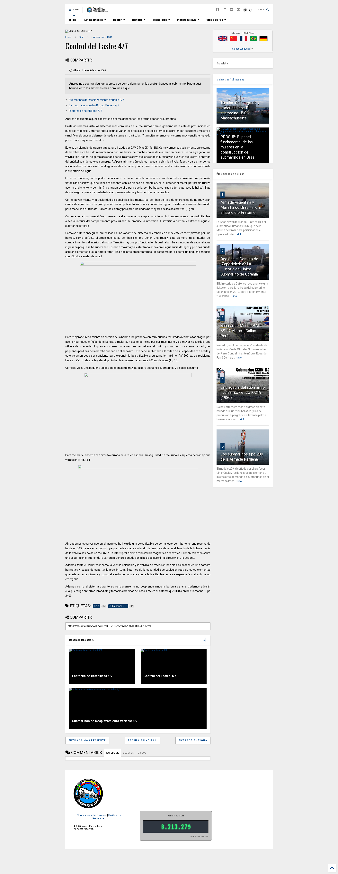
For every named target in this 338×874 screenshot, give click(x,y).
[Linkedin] (224, 9)
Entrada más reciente (87, 740)
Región (117, 19)
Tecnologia (159, 19)
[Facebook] (217, 9)
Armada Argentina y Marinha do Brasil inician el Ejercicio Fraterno (241, 207)
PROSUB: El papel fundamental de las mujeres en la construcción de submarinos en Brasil (238, 147)
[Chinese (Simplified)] (233, 38)
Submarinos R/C (102, 37)
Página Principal (142, 740)
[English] (222, 38)
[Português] (253, 38)
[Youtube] (238, 9)
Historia (137, 19)
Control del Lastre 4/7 (160, 676)
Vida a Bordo (214, 19)
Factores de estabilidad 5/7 (85, 110)
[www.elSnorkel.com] (99, 11)
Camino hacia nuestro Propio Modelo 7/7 (94, 105)
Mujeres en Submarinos (230, 79)
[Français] (243, 38)
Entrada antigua (193, 740)
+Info (239, 234)
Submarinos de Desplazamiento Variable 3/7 (96, 99)
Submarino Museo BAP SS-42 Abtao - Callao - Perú (240, 330)
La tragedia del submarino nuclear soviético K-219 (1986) (242, 392)
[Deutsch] (263, 38)
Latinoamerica (93, 19)
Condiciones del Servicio (92, 815)
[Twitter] (231, 9)
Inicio (72, 19)
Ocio (81, 37)
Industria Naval (187, 19)
